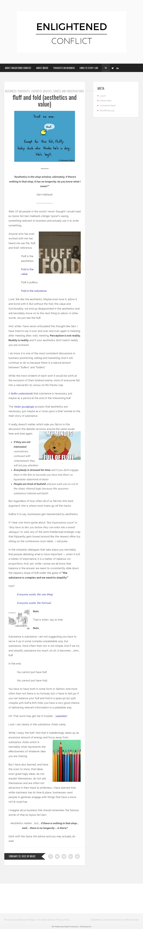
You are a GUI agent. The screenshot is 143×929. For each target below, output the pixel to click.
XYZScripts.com (85, 927)
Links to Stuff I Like (89, 68)
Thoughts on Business (64, 68)
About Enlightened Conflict (18, 68)
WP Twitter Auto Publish (60, 927)
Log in (103, 96)
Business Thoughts (17, 91)
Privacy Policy (64, 920)
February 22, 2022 (17, 856)
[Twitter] (112, 68)
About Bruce (42, 68)
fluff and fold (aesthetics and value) (45, 100)
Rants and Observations (68, 91)
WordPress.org (107, 110)
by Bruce (31, 856)
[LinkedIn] (117, 68)
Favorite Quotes (41, 91)
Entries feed (105, 100)
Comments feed (107, 105)
